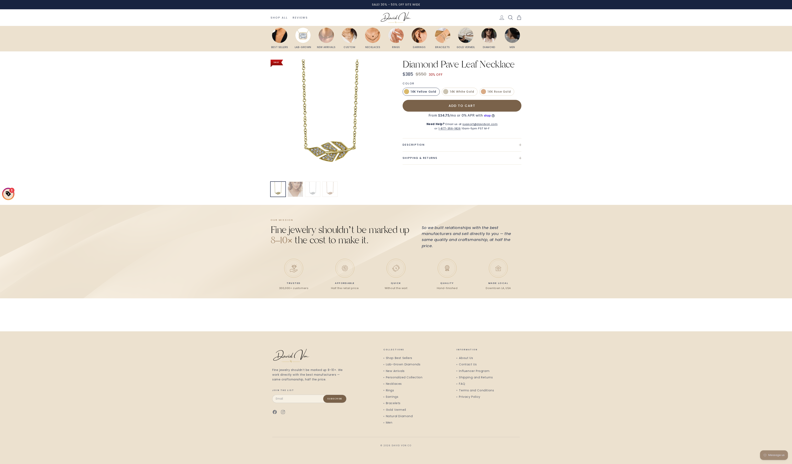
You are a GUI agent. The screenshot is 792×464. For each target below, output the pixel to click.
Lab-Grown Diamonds (403, 364)
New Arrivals (395, 371)
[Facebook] (274, 412)
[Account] (502, 17)
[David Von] (396, 17)
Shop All (279, 17)
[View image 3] (312, 189)
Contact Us (468, 364)
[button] (519, 17)
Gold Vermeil (396, 410)
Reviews (300, 17)
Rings (390, 390)
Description (414, 144)
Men (389, 422)
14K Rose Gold (499, 92)
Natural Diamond (399, 416)
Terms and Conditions (476, 390)
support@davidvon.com (479, 124)
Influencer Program (474, 371)
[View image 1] (278, 189)
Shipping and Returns (476, 377)
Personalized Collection (404, 377)
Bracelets (393, 403)
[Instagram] (282, 412)
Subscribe (334, 398)
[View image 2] (295, 189)
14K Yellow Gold (423, 92)
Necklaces (394, 384)
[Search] (510, 17)
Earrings (392, 397)
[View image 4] (330, 189)
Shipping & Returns (420, 158)
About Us (466, 358)
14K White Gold (462, 92)
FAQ (462, 384)
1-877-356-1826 (449, 128)
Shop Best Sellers (399, 358)
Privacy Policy (469, 397)
